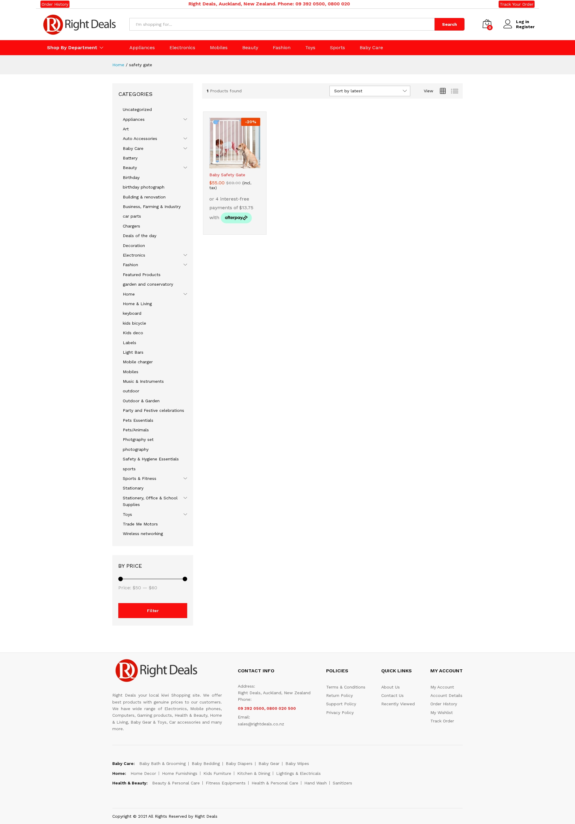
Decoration (134, 245)
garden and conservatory (148, 284)
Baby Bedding (206, 763)
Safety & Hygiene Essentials (151, 459)
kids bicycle (134, 323)
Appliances (142, 47)
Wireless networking (143, 533)
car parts (132, 216)
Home (129, 294)
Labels (129, 342)
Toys (310, 47)
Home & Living (137, 303)
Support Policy (341, 703)
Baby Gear (268, 763)
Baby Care (371, 47)
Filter (153, 610)
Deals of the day (139, 235)
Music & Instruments (143, 381)
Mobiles (219, 47)
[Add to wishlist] (235, 165)
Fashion (281, 47)
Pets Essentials (138, 420)
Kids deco (133, 332)
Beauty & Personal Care (176, 783)
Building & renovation (144, 197)
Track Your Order (516, 4)
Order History (55, 4)
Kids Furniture (217, 773)
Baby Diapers (239, 763)
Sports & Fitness (139, 478)
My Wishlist (441, 712)
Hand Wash (315, 783)
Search (449, 24)
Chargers (131, 226)
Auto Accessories (140, 138)
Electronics (182, 47)
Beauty (250, 47)
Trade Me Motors (140, 524)
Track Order (442, 720)
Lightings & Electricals (298, 773)
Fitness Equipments (226, 783)
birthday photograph (143, 187)
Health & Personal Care (275, 783)
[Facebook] (269, 796)
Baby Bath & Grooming (162, 763)
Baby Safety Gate (227, 174)
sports (129, 468)
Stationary (133, 488)
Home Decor (143, 773)
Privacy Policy (340, 712)
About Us (390, 687)
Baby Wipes (297, 763)
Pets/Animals (136, 429)
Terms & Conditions (345, 687)
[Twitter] (278, 796)
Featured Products (142, 274)
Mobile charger (138, 361)
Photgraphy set (138, 439)
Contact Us (392, 695)
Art (126, 128)
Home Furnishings (179, 773)
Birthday (131, 177)
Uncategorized (137, 109)
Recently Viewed (398, 703)
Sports (337, 47)
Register (525, 26)
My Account (442, 687)
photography (136, 449)
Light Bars (133, 352)
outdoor (131, 390)
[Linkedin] (297, 796)
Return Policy (339, 695)
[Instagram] (306, 796)
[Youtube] (287, 796)
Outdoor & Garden (141, 400)
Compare (248, 165)
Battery (130, 158)
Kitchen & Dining (253, 773)
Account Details (446, 695)
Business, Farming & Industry (152, 206)
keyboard (132, 313)
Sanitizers (342, 783)
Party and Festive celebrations (153, 410)
